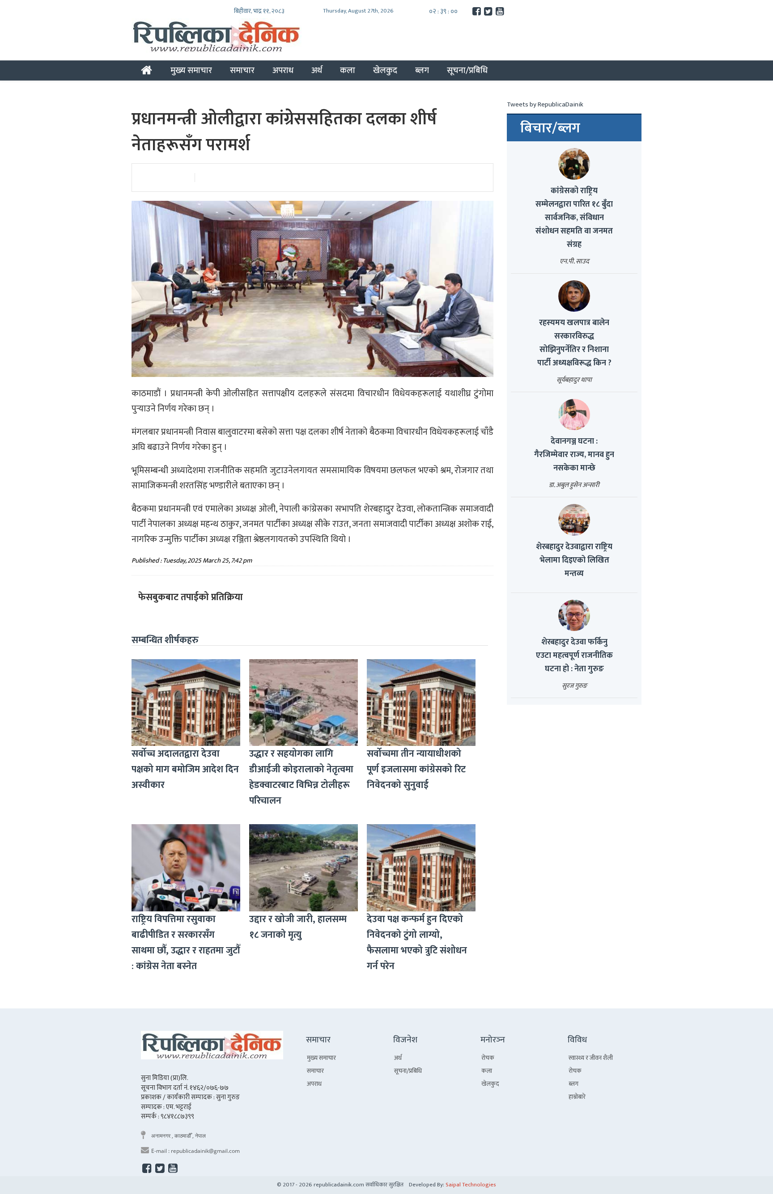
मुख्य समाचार (191, 70)
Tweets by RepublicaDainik (545, 104)
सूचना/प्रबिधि (467, 70)
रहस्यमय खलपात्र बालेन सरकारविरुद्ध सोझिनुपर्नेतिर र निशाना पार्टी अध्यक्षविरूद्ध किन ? (574, 343)
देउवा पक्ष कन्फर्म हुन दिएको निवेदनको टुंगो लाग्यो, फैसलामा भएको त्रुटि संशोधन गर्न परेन (417, 942)
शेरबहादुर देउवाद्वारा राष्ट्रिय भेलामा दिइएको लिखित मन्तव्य (574, 560)
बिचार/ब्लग (550, 128)
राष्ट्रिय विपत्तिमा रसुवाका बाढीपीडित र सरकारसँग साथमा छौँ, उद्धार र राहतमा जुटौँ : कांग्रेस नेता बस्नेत (186, 942)
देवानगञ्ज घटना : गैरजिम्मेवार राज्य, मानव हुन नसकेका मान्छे (574, 455)
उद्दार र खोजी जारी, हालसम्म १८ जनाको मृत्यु (298, 927)
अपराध (282, 70)
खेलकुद (385, 70)
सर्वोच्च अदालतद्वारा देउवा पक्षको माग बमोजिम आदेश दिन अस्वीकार (185, 769)
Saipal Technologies (471, 1185)
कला (347, 70)
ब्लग (422, 70)
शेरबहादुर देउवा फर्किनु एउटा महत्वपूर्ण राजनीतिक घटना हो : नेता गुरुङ (574, 655)
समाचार (242, 70)
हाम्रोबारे (577, 1097)
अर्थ (316, 70)
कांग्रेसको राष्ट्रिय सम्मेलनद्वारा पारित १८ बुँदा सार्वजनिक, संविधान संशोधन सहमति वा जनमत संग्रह (574, 217)
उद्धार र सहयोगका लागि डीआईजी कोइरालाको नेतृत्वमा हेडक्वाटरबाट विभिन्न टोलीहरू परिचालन (301, 777)
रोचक (487, 1058)
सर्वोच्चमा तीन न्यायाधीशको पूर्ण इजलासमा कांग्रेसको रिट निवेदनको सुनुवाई (416, 769)
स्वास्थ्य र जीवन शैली (591, 1058)
